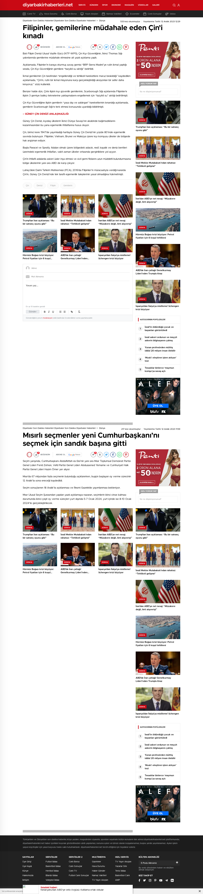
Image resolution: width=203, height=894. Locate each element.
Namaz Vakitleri (114, 14)
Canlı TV (31, 14)
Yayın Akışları (91, 14)
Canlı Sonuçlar (155, 14)
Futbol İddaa (51, 862)
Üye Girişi (26, 862)
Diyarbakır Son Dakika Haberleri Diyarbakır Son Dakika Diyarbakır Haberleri (59, 21)
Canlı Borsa (71, 14)
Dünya (102, 21)
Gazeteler (96, 862)
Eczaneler (134, 14)
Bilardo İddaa (52, 875)
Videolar (143, 5)
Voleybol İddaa (52, 880)
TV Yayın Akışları (100, 880)
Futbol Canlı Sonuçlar (79, 875)
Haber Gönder (98, 871)
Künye (25, 871)
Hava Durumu (50, 14)
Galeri (156, 5)
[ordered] (60, 312)
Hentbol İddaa (52, 871)
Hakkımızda (27, 875)
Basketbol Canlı (122, 875)
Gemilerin (67, 186)
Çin (27, 186)
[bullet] (64, 312)
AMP (117, 880)
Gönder (33, 312)
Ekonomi (116, 5)
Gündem (94, 5)
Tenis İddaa (120, 871)
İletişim (25, 880)
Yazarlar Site (121, 866)
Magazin (129, 5)
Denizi (40, 186)
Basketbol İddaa (53, 866)
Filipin (53, 186)
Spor (104, 5)
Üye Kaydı (27, 866)
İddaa (173, 14)
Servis (82, 5)
